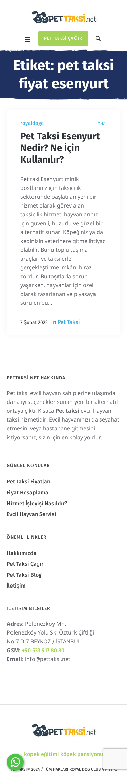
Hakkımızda (22, 553)
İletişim (16, 585)
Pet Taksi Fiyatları (29, 481)
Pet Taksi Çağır (63, 38)
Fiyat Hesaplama (27, 492)
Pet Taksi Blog (24, 575)
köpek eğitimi (41, 754)
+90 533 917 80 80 (43, 650)
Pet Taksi (69, 322)
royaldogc (31, 123)
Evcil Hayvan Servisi (31, 514)
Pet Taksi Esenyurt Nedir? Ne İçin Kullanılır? (60, 148)
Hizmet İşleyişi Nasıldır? (37, 503)
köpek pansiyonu (81, 754)
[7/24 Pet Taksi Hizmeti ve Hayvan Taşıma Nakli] (64, 16)
